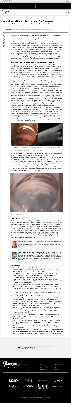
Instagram (57, 367)
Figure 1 (17, 104)
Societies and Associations (46, 367)
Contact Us (27, 369)
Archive (26, 366)
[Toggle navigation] (68, 12)
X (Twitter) (57, 366)
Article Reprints (43, 369)
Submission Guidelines (45, 366)
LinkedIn (57, 369)
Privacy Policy (35, 395)
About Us (27, 364)
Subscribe (42, 364)
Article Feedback (28, 367)
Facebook (57, 364)
